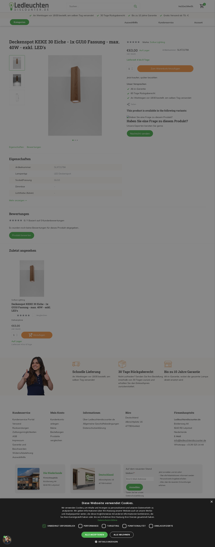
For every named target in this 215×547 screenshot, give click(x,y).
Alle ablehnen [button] (122, 534)
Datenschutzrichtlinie (107, 520)
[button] (107, 541)
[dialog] (107, 522)
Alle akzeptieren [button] (94, 534)
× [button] (211, 502)
